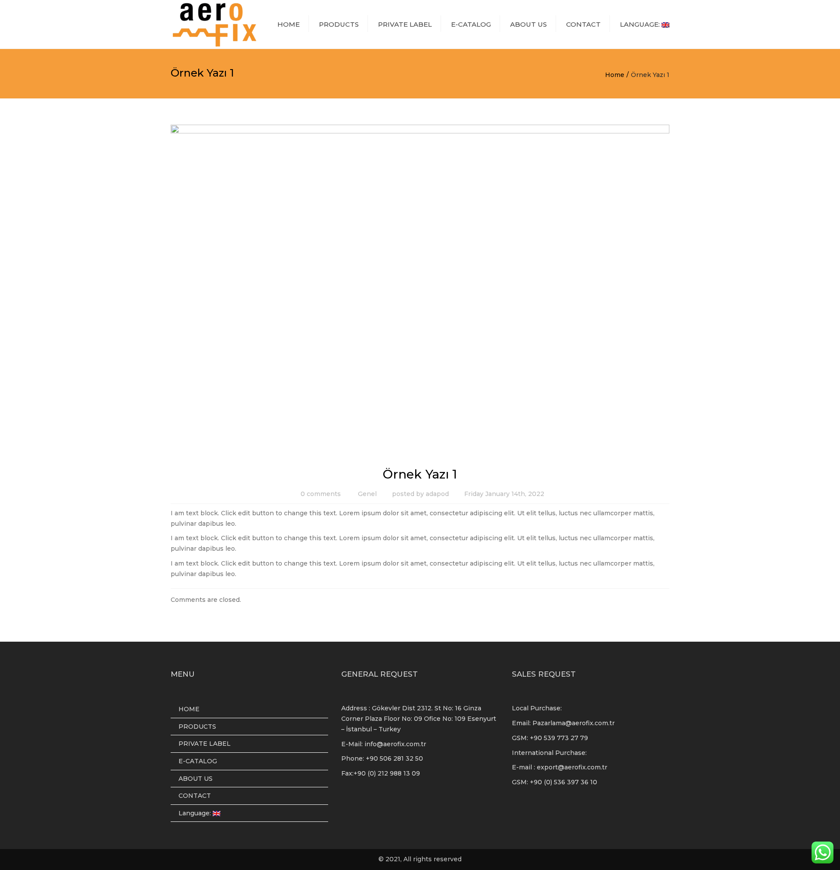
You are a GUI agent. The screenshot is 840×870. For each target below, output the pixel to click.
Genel (367, 494)
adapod (437, 494)
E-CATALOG (471, 24)
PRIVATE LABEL (405, 24)
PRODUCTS (339, 24)
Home (614, 75)
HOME (288, 24)
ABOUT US (528, 24)
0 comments (321, 494)
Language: (641, 24)
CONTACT (583, 24)
